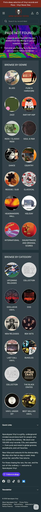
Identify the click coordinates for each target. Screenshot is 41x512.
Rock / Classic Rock (12, 140)
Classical (29, 189)
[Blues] (12, 77)
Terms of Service (7, 506)
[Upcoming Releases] (12, 270)
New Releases (12, 334)
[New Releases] (12, 323)
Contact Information (21, 506)
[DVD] (29, 296)
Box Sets (29, 334)
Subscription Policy (31, 504)
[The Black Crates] (29, 374)
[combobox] (20, 21)
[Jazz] (12, 104)
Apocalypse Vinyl (12, 498)
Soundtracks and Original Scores (29, 243)
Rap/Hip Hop (29, 115)
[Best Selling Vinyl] (29, 400)
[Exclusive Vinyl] (12, 296)
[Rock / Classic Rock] (12, 128)
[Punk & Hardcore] (29, 77)
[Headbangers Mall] (12, 203)
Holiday (29, 213)
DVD (29, 307)
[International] (12, 229)
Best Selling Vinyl (29, 412)
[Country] (29, 155)
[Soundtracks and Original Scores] (29, 229)
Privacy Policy (23, 502)
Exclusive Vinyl (12, 308)
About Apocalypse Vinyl (9, 502)
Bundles (29, 358)
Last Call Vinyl (12, 359)
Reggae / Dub (12, 189)
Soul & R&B (29, 139)
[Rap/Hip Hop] (29, 104)
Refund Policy (18, 504)
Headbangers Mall (12, 214)
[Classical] (29, 179)
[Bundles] (29, 347)
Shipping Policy (7, 504)
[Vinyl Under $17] (12, 400)
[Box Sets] (29, 323)
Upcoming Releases (12, 281)
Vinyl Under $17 (12, 412)
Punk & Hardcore (29, 89)
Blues (12, 88)
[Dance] (12, 155)
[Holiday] (29, 203)
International (12, 240)
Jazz (12, 115)
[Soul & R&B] (29, 128)
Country (29, 165)
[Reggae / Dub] (12, 179)
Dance (12, 165)
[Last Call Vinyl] (12, 347)
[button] (37, 13)
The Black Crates (29, 385)
